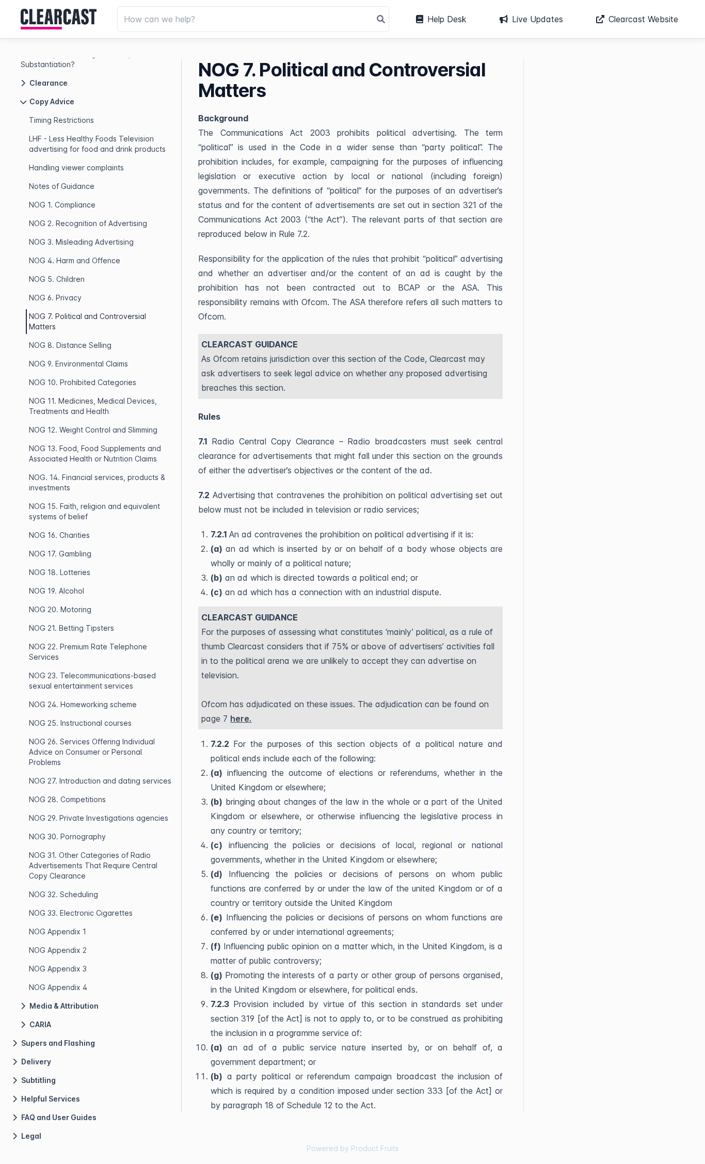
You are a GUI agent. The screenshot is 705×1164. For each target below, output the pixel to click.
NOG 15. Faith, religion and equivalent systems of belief (94, 511)
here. (240, 718)
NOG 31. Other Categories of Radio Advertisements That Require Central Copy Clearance (93, 865)
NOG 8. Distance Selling (70, 345)
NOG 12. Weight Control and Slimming (93, 429)
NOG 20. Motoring (60, 609)
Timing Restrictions (61, 120)
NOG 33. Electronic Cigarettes (81, 912)
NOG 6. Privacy (55, 297)
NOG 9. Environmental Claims (78, 363)
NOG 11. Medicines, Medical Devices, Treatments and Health (93, 406)
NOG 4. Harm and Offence (74, 260)
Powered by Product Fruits (353, 1148)
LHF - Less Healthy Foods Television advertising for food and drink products (97, 143)
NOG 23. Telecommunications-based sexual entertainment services (92, 680)
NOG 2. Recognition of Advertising (88, 223)
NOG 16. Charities (59, 535)
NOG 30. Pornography (67, 836)
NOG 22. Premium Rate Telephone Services (88, 651)
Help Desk (447, 19)
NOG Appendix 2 (58, 950)
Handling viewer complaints (76, 167)
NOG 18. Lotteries (59, 572)
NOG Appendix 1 (57, 931)
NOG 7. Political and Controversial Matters (87, 321)
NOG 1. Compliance (62, 204)
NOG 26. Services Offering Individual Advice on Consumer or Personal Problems (92, 752)
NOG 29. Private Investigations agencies (98, 818)
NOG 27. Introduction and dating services (100, 780)
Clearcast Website (643, 19)
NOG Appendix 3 (58, 968)
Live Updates (537, 19)
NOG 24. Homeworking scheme (83, 704)
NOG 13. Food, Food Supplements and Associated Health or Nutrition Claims (95, 453)
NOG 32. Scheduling (63, 894)
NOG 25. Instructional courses (80, 723)
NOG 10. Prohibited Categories (82, 382)
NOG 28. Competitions (67, 799)
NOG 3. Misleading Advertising (81, 241)
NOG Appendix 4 (58, 987)
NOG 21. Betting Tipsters (71, 628)
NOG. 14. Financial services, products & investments (97, 482)
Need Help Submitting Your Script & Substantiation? (81, 59)
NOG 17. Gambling (60, 553)
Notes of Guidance (61, 186)
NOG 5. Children (57, 279)
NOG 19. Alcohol (56, 590)
